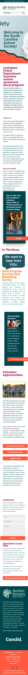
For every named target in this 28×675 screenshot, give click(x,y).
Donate (8, 659)
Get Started (13, 654)
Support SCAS (15, 458)
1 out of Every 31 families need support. (13, 35)
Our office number (14, 431)
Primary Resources (15, 452)
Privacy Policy (16, 659)
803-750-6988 (7, 631)
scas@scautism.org (16, 631)
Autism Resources (10, 652)
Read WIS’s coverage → (14, 109)
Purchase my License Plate (15, 578)
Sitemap (22, 673)
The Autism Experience (15, 446)
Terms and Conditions (13, 661)
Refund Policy (13, 663)
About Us (19, 652)
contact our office (12, 426)
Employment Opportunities (13, 657)
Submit (13, 538)
